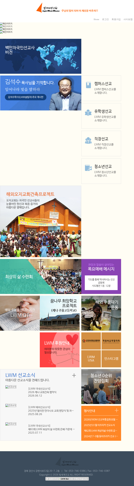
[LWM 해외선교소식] (39, 407)
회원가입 (116, 19)
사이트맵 (128, 19)
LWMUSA (91, 358)
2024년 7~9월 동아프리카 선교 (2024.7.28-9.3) (101, 436)
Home (96, 19)
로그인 (105, 19)
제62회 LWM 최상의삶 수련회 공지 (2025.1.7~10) (101, 430)
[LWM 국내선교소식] (39, 388)
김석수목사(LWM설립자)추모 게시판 (25, 97)
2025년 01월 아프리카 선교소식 (99, 425)
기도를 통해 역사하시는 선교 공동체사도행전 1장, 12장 (101, 282)
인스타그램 (111, 359)
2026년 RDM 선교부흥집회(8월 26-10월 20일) (101, 419)
